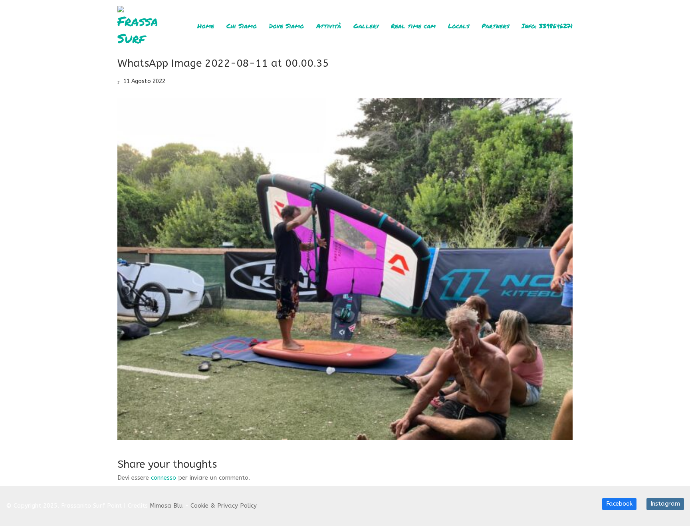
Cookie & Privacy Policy (223, 505)
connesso (163, 477)
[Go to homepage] (137, 26)
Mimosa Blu (166, 505)
